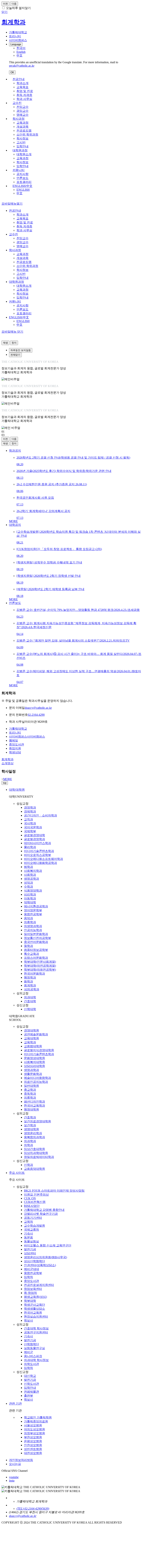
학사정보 (22, 138)
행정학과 (30, 977)
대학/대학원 (17, 789)
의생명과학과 (33, 926)
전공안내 (19, 79)
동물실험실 (31, 1241)
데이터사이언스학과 (37, 843)
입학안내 (22, 146)
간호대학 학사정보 (36, 1328)
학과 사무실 (24, 99)
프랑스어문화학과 (36, 957)
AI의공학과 (31, 989)
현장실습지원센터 (36, 1316)
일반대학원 (31, 1085)
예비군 (28, 1352)
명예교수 (22, 114)
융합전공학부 (33, 914)
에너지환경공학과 (36, 906)
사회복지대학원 (34, 1062)
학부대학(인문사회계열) (40, 961)
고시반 (21, 142)
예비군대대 (31, 1269)
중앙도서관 (31, 1281)
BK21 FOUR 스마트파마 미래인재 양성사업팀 (54, 1190)
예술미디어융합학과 (37, 1077)
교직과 (28, 819)
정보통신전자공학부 (37, 938)
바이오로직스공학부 (37, 855)
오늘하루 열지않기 (18, 8)
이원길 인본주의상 (36, 1194)
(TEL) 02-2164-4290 (28, 1508)
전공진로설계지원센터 (39, 1285)
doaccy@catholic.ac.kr (38, 707)
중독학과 (30, 1093)
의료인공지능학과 (36, 1081)
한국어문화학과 (34, 973)
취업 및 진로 (24, 91)
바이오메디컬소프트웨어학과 (43, 859)
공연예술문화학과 (36, 1034)
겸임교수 (22, 110)
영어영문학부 (33, 910)
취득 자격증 (24, 95)
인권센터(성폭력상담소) (40, 1265)
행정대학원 (31, 1109)
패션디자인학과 (34, 1101)
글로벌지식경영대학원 (39, 1050)
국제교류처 (31, 1229)
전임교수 (22, 106)
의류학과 (30, 922)
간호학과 (30, 1117)
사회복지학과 (33, 870)
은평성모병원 (33, 1441)
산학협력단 (31, 1344)
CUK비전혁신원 (35, 1201)
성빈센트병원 (33, 1449)
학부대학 (30, 1300)
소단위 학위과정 (27, 134)
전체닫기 (15, 354)
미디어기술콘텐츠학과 (39, 851)
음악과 (28, 918)
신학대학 (30, 1009)
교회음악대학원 (34, 1168)
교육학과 (30, 1042)
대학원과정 (20, 150)
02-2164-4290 (36, 714)
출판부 (28, 1395)
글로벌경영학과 (34, 839)
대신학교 (30, 1375)
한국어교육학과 (34, 1105)
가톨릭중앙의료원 (36, 1421)
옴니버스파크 (33, 1356)
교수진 (17, 102)
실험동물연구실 (34, 1348)
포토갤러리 (24, 182)
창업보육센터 (33, 1288)
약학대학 (30, 902)
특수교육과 (31, 953)
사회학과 (30, 874)
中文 (19, 193)
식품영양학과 (33, 890)
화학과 (28, 981)
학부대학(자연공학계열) (40, 965)
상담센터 (30, 1253)
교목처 (28, 1221)
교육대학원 (31, 1038)
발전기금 (30, 1249)
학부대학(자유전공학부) (40, 969)
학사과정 (19, 118)
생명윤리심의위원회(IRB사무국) (45, 1257)
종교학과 (30, 1089)
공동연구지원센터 (36, 1332)
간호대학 (30, 1001)
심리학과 (30, 894)
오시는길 (15, 1464)
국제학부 (30, 831)
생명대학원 (31, 1129)
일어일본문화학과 (36, 934)
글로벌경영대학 (34, 835)
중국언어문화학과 (36, 942)
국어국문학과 (33, 827)
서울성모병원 (33, 1425)
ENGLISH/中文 (22, 185)
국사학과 (30, 823)
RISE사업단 (32, 1205)
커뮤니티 (19, 170)
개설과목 (22, 126)
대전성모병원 (33, 1453)
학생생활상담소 (34, 1308)
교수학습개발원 (34, 1225)
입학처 (28, 1277)
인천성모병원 (33, 1445)
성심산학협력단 (34, 1261)
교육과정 (22, 122)
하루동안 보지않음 (20, 350)
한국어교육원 (33, 1312)
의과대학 (30, 997)
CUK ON (30, 1198)
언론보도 (22, 178)
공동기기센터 (33, 1217)
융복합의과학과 (34, 1137)
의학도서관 (31, 1364)
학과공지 (15, 450)
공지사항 (22, 174)
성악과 (28, 882)
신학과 (28, 1164)
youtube (14, 1477)
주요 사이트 (17, 1172)
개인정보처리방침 (21, 1460)
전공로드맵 (24, 130)
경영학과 (30, 807)
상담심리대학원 (34, 1066)
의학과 (28, 1145)
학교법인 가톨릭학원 (38, 1417)
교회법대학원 (33, 1046)
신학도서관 (31, 1383)
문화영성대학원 (34, 1058)
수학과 (28, 886)
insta (11, 1480)
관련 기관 (15, 1403)
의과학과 (30, 1141)
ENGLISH (23, 189)
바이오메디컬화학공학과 (40, 862)
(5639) (45, 1508)
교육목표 (22, 87)
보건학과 (30, 1125)
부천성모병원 (33, 1437)
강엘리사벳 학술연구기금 (41, 1213)
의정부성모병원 (34, 1433)
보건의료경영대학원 (37, 1121)
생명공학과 (31, 878)
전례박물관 (31, 1391)
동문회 (28, 1237)
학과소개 (22, 83)
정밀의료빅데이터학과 (39, 1157)
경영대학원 (31, 1030)
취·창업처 (30, 1292)
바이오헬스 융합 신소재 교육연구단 (47, 1245)
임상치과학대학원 (36, 1153)
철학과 (28, 945)
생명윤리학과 (33, 1133)
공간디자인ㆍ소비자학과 (40, 815)
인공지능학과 (33, 930)
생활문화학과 (33, 1073)
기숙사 (28, 1233)
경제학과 (30, 811)
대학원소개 (24, 154)
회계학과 (30, 985)
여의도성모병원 (34, 1429)
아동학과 (30, 898)
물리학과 (30, 847)
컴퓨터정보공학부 (36, 949)
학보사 (28, 1320)
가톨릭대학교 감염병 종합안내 (44, 1209)
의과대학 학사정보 (36, 1360)
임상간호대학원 (34, 1149)
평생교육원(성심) (35, 1296)
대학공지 (15, 524)
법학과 (28, 866)
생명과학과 (31, 1070)
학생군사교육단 (34, 1304)
